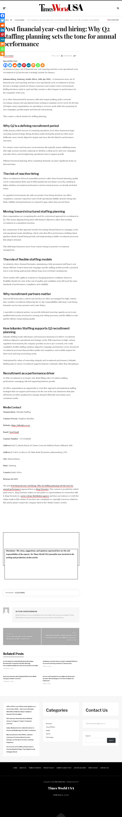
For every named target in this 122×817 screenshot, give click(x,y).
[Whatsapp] (38, 65)
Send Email (14, 432)
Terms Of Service (35, 768)
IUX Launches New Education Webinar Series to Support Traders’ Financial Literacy (19, 721)
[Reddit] (15, 65)
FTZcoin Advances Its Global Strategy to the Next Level (19, 637)
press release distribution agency (35, 496)
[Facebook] (5, 65)
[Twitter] (10, 65)
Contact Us (104, 768)
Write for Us (93, 768)
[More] (43, 65)
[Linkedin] (19, 65)
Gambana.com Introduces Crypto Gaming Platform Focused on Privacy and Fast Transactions (60, 662)
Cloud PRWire (8, 56)
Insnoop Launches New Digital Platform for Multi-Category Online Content (20, 677)
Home (15, 768)
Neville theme (57, 795)
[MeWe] (29, 65)
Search (88, 736)
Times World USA (61, 788)
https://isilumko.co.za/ (20, 425)
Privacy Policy (48, 768)
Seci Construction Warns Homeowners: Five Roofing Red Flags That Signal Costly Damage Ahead (20, 749)
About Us (23, 768)
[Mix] (33, 65)
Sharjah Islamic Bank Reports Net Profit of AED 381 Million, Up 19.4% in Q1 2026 (61, 637)
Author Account (80, 768)
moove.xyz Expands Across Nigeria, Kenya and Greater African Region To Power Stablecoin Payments (58, 679)
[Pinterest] (24, 65)
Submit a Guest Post (64, 768)
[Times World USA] (61, 8)
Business (49, 723)
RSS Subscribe (113, 20)
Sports (48, 734)
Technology (49, 737)
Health (48, 730)
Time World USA (60, 782)
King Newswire (42, 489)
